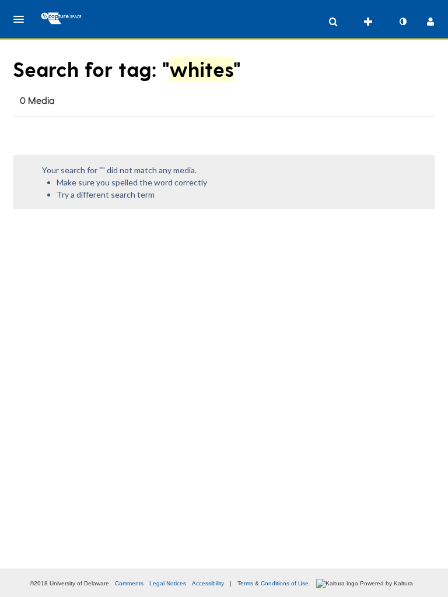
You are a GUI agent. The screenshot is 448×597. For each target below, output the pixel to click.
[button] (22, 19)
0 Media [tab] (37, 100)
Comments (129, 583)
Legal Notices (167, 583)
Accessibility (208, 583)
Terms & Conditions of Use (273, 583)
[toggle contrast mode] (402, 21)
